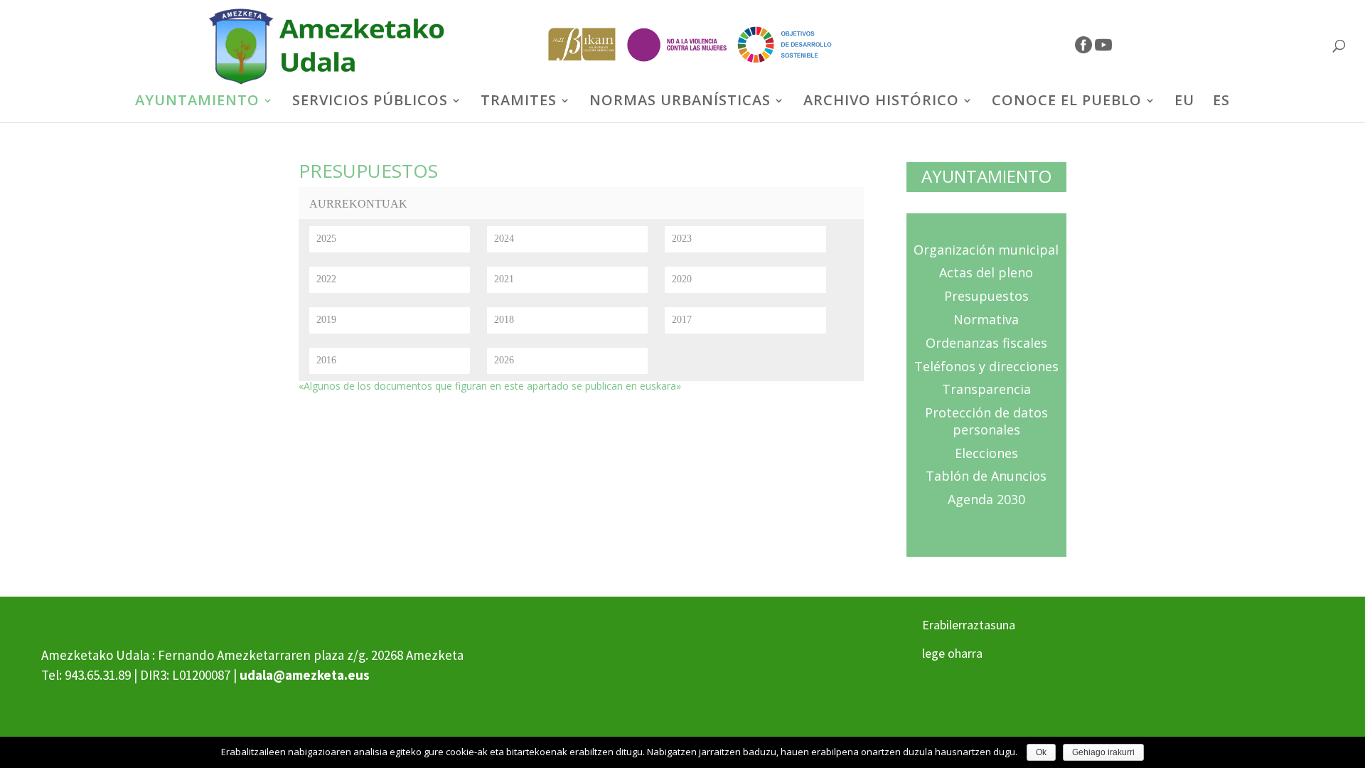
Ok (1041, 752)
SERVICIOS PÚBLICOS (370, 102)
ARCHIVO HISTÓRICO (881, 102)
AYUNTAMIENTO (197, 102)
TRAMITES (519, 102)
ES (1221, 102)
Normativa (986, 319)
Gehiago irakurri (1103, 752)
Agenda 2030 (986, 499)
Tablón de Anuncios (986, 475)
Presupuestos (986, 295)
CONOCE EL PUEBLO (1067, 102)
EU (1184, 102)
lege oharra (952, 653)
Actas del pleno (986, 272)
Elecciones (986, 453)
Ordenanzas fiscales (986, 342)
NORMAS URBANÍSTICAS (680, 102)
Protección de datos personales (986, 421)
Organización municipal (986, 249)
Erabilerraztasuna (968, 625)
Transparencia (986, 389)
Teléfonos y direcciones (986, 366)
